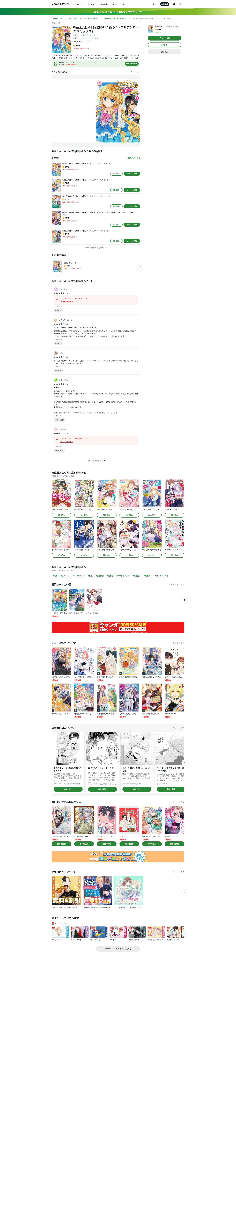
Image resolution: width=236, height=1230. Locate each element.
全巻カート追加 (131, 63)
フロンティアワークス (89, 38)
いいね (59, 310)
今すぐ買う (164, 45)
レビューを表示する (66, 302)
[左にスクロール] (132, 71)
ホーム (79, 4)
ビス (93, 35)
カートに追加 (132, 173)
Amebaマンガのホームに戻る (118, 948)
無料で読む (68, 789)
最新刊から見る (134, 158)
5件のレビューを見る (95, 460)
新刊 (114, 4)
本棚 (122, 4)
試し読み (116, 173)
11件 (88, 41)
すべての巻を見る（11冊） (94, 248)
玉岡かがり (85, 35)
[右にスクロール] (137, 71)
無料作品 (104, 4)
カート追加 (166, 38)
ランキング (91, 4)
